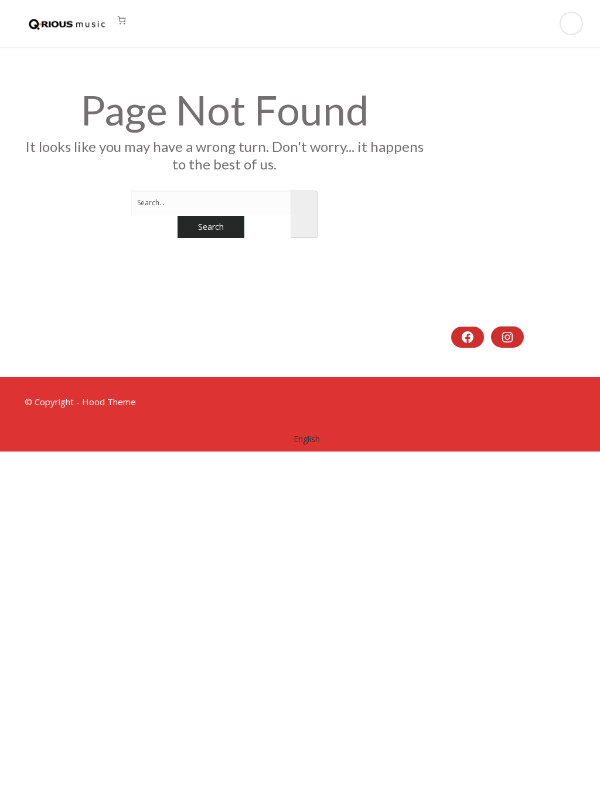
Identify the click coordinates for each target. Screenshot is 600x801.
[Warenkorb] (121, 20)
